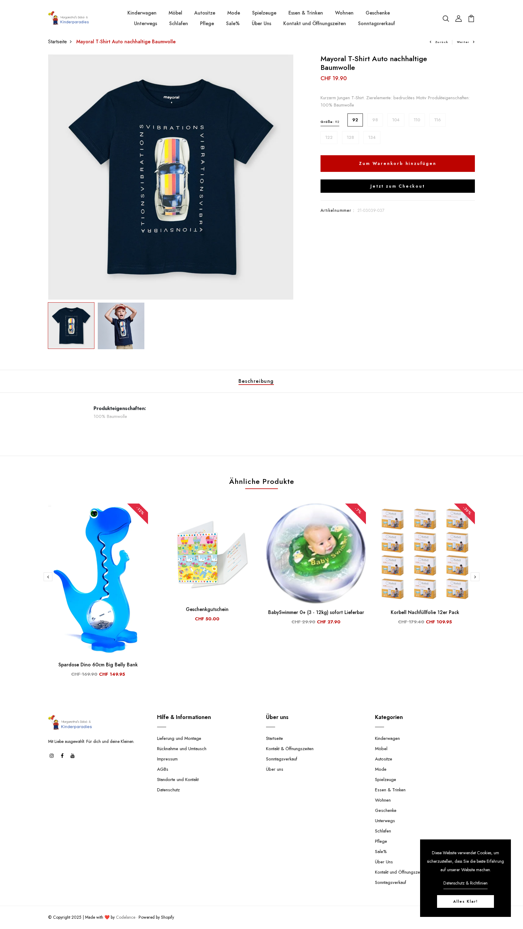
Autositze (204, 12)
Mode (233, 12)
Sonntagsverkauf (376, 23)
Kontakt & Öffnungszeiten (290, 748)
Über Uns (261, 23)
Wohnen (344, 12)
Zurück (441, 42)
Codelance (125, 917)
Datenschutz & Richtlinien (465, 883)
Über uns (274, 769)
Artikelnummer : (337, 210)
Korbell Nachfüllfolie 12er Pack (425, 612)
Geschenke (378, 12)
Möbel (175, 12)
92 (355, 120)
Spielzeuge (264, 12)
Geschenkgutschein (207, 609)
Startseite (57, 41)
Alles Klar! (465, 901)
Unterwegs (145, 23)
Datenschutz (168, 789)
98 (375, 120)
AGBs (162, 769)
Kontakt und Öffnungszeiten (314, 23)
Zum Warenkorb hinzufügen (397, 163)
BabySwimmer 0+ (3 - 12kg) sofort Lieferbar (316, 612)
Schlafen (178, 23)
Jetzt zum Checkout (397, 186)
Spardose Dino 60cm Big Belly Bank (98, 664)
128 (350, 137)
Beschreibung (256, 381)
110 (417, 120)
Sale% (233, 23)
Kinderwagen (141, 12)
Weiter (463, 42)
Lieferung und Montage (179, 738)
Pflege (207, 23)
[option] (170, 177)
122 (329, 137)
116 (437, 120)
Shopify (167, 917)
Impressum (167, 759)
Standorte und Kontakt (178, 779)
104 (396, 120)
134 (372, 137)
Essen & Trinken (305, 12)
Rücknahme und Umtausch (181, 748)
